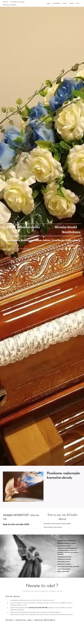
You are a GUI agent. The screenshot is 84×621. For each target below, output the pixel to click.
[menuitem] (48, 3)
